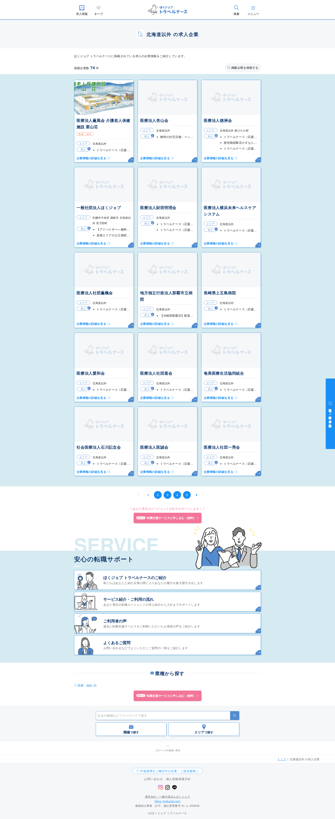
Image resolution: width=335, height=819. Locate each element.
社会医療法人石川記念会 (99, 447)
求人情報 (82, 13)
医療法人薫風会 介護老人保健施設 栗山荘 (103, 123)
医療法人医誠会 (154, 447)
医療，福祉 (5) (87, 685)
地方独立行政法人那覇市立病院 (166, 296)
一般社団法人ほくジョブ (99, 207)
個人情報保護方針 (178, 779)
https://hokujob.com (168, 801)
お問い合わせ (153, 779)
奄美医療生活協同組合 (224, 373)
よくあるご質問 (116, 642)
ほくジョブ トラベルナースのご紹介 (135, 577)
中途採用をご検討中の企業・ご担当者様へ (169, 771)
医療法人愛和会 (91, 373)
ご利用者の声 (115, 621)
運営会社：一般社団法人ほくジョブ (167, 796)
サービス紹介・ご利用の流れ (128, 599)
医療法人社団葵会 (156, 373)
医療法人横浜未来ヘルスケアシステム (230, 211)
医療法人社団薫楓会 (95, 292)
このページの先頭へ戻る (167, 750)
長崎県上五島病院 (220, 292)
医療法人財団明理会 (158, 207)
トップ (281, 759)
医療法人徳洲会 (218, 120)
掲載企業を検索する (244, 67)
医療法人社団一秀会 (222, 447)
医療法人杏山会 (154, 120)
